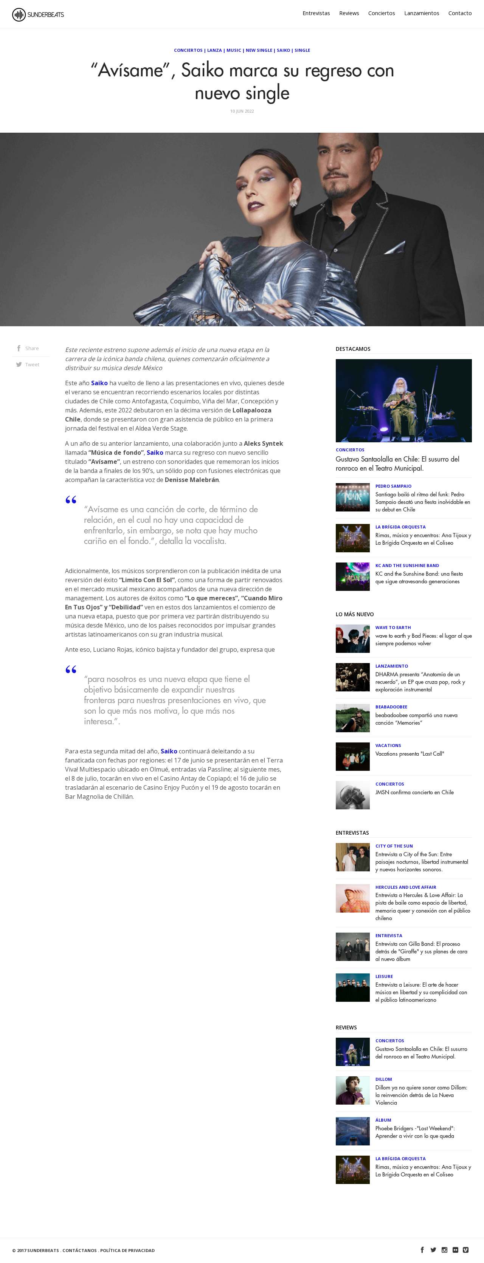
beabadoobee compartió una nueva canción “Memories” (416, 719)
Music (233, 50)
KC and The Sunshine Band (407, 565)
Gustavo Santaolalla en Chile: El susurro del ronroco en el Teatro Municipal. (397, 464)
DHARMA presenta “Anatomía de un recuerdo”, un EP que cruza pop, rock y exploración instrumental (420, 682)
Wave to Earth (393, 627)
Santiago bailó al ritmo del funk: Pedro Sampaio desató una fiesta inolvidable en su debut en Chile (422, 502)
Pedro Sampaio (393, 486)
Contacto (460, 13)
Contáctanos (79, 1250)
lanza (214, 50)
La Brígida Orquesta (400, 527)
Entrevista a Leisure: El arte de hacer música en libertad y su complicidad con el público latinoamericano (421, 992)
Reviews (349, 13)
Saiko (283, 50)
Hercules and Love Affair (405, 887)
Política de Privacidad (127, 1250)
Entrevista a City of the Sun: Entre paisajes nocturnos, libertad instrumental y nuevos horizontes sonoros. (421, 862)
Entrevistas (316, 13)
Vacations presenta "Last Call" (409, 754)
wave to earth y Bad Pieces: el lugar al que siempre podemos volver (423, 639)
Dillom (383, 1079)
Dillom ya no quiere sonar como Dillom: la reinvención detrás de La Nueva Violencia (421, 1095)
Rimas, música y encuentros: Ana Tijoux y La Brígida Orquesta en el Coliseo (423, 539)
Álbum (383, 1120)
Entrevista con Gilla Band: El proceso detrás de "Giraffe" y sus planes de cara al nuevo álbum (421, 951)
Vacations (388, 745)
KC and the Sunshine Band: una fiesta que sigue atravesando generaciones (419, 577)
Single (302, 50)
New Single (259, 50)
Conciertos (381, 13)
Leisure (384, 976)
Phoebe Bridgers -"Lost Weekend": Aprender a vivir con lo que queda (415, 1132)
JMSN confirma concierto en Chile (414, 792)
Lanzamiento (391, 666)
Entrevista (388, 935)
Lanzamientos (421, 13)
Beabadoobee (391, 707)
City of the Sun (394, 846)
